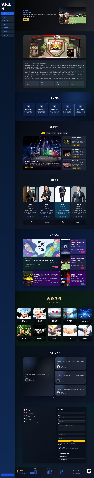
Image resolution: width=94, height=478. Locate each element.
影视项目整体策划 (49, 473)
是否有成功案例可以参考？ (65, 453)
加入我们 (61, 472)
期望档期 (59, 415)
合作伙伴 (35, 472)
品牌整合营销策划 (49, 471)
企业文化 (61, 470)
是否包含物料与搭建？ (64, 456)
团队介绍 (35, 470)
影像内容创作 (49, 472)
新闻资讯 (35, 471)
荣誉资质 (61, 471)
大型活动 (59, 133)
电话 (58, 419)
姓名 (58, 436)
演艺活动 (48, 133)
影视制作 (53, 133)
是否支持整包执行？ (63, 459)
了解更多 (26, 19)
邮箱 (58, 432)
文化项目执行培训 (49, 470)
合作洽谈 (61, 473)
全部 (43, 133)
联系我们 (35, 473)
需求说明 (59, 423)
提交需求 (71, 441)
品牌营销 (65, 133)
